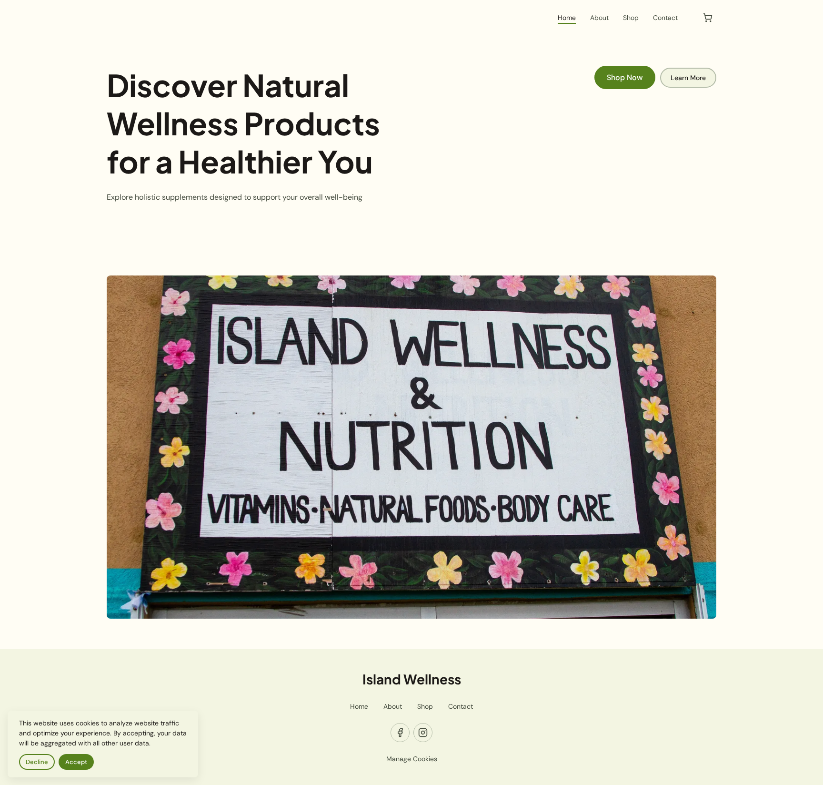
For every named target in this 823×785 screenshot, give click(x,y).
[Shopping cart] (707, 17)
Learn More (688, 77)
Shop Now (625, 77)
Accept (76, 762)
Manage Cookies (411, 758)
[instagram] (422, 732)
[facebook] (400, 732)
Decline (37, 762)
